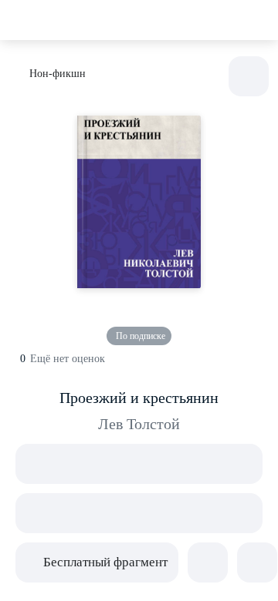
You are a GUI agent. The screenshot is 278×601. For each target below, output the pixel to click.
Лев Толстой (139, 423)
